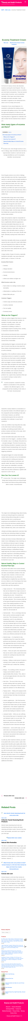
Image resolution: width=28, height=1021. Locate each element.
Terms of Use (13, 1013)
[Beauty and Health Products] (11, 2)
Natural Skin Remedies (9, 842)
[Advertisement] (14, 25)
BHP (2, 10)
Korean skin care (19, 798)
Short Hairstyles (9, 987)
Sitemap (23, 1011)
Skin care (7, 10)
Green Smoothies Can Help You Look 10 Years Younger (15, 983)
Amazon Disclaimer (16, 1006)
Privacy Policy (16, 1011)
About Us (8, 1006)
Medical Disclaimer (7, 1011)
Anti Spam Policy (10, 1008)
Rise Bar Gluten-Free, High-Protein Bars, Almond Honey (15, 992)
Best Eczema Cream (15, 42)
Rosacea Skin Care (9, 795)
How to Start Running (10, 974)
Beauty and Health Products (13, 1015)
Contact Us (18, 1008)
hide (10, 132)
